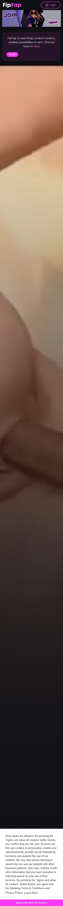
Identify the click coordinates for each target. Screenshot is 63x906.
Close (12, 54)
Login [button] (52, 5)
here (36, 46)
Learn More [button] (31, 892)
